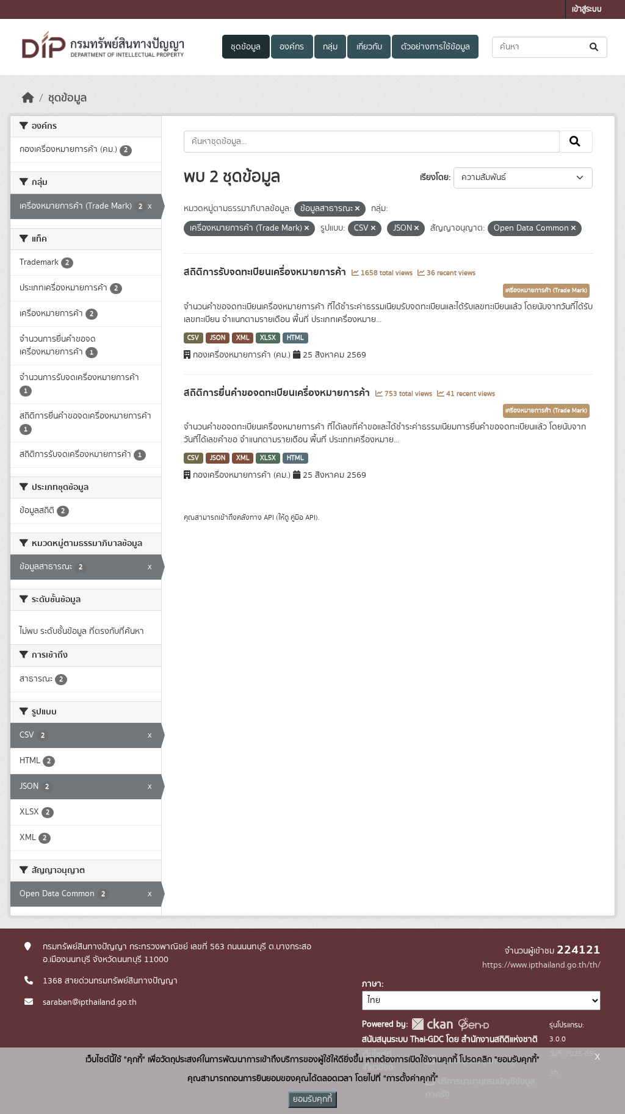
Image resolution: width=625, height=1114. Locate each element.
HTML (295, 338)
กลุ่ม (330, 47)
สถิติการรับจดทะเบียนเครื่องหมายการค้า (266, 272)
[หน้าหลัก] (28, 98)
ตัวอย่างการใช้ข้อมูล (435, 47)
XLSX (268, 338)
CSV (193, 338)
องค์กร (292, 47)
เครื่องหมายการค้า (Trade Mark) (546, 290)
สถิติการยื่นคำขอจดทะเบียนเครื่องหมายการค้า (278, 393)
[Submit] (595, 47)
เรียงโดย (434, 177)
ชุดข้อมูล (246, 47)
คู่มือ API (303, 517)
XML (243, 338)
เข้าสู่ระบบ (587, 9)
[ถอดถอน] (357, 209)
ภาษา (371, 984)
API (269, 517)
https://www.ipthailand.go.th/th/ (541, 965)
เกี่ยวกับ (369, 47)
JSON (217, 338)
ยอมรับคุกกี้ (312, 1099)
